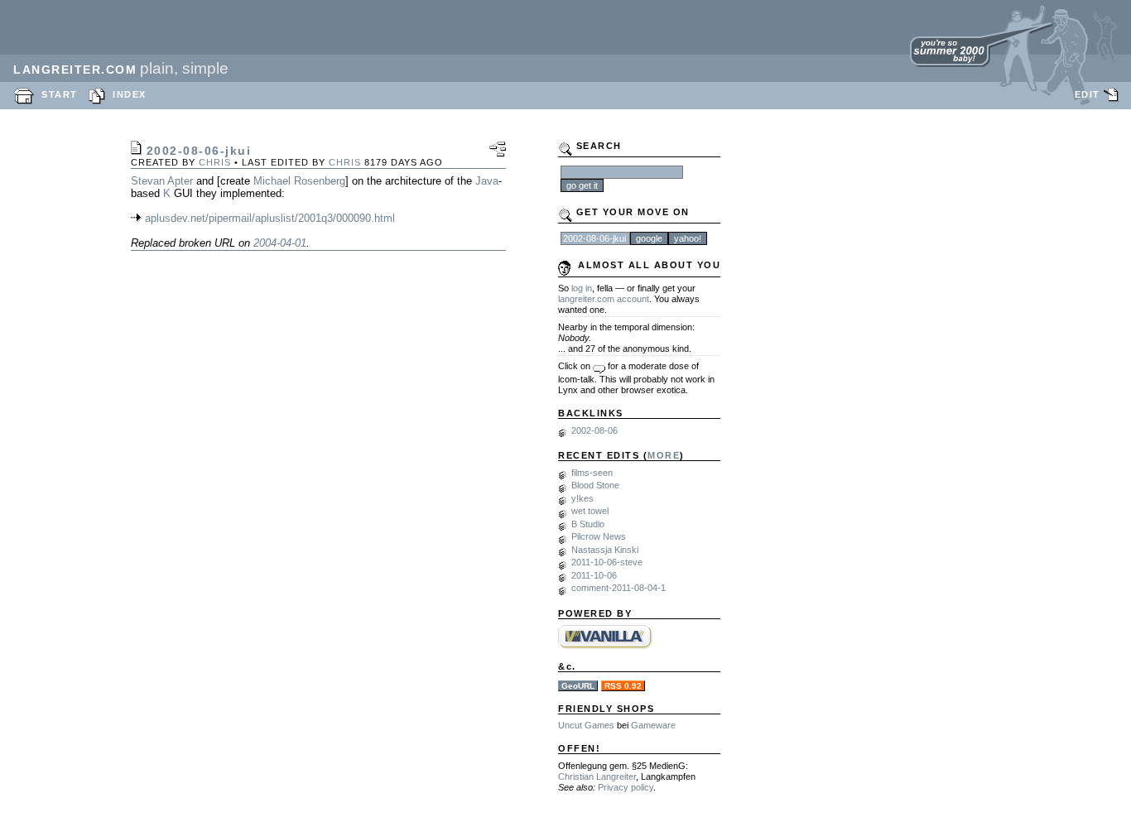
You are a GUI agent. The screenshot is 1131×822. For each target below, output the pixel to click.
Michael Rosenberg (299, 181)
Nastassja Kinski (604, 550)
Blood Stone (595, 485)
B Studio (587, 524)
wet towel (590, 511)
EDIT (1087, 94)
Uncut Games (586, 725)
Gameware (653, 725)
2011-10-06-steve (607, 562)
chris (215, 162)
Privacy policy (625, 787)
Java (486, 181)
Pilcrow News (598, 536)
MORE (663, 455)
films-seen (592, 473)
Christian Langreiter (597, 776)
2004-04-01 (279, 243)
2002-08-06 (594, 430)
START (59, 94)
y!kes (582, 498)
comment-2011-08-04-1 (618, 588)
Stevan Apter (162, 181)
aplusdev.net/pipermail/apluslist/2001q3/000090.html (270, 218)
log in (581, 288)
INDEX (130, 94)
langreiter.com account (603, 299)
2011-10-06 (594, 575)
